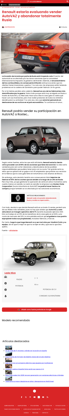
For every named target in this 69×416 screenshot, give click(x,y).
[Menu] (2, 1)
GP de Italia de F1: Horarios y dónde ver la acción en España (26, 351)
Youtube (34, 397)
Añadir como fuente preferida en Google (36, 310)
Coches (17, 7)
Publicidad (35, 413)
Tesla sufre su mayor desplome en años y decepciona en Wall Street (29, 381)
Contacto (45, 413)
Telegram (39, 397)
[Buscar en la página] (67, 2)
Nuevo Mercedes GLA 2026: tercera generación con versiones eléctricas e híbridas (34, 375)
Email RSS (43, 397)
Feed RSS (47, 397)
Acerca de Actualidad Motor (31, 409)
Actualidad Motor (8, 7)
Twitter (26, 397)
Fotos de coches (60, 405)
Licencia (26, 413)
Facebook (21, 397)
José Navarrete (10, 27)
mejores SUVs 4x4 (14, 5)
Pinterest (30, 397)
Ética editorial (34, 405)
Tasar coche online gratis (12, 409)
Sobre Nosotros (9, 405)
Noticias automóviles (28, 7)
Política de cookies (59, 409)
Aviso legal (47, 409)
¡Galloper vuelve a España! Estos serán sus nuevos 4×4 (24, 369)
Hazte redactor (47, 405)
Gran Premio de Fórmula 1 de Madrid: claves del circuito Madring (27, 357)
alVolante (13, 230)
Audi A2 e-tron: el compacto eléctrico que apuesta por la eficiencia (29, 363)
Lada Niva (10, 272)
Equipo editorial (22, 405)
